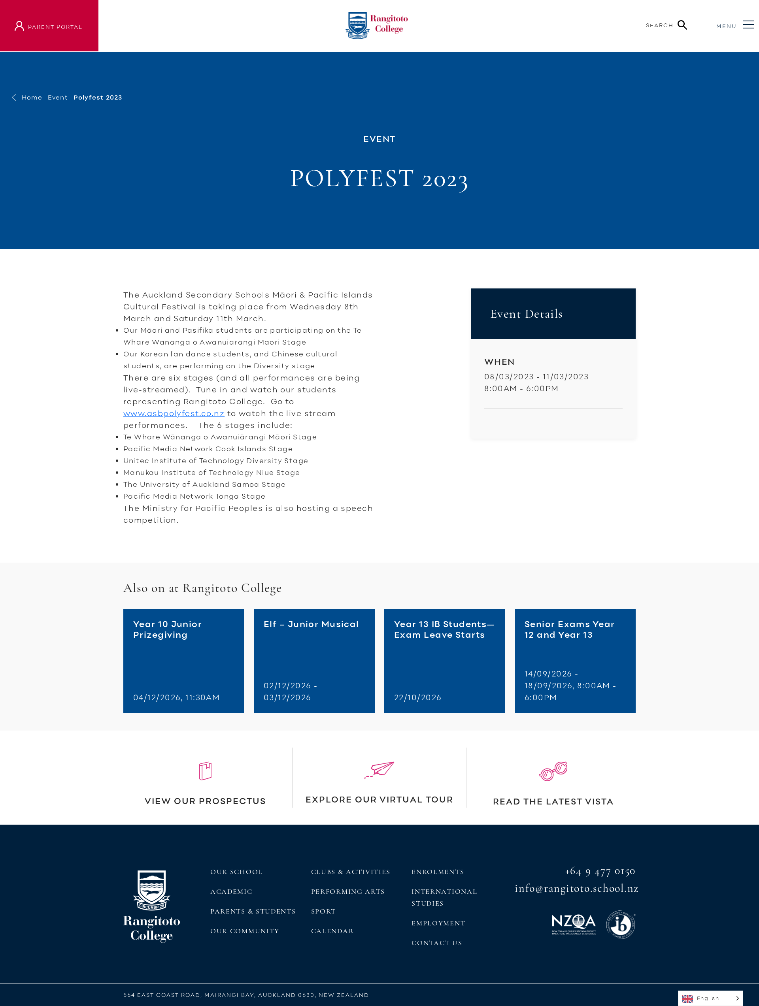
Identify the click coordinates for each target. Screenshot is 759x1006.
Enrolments (438, 871)
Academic (231, 891)
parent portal (55, 26)
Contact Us (437, 942)
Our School (236, 871)
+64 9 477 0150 (600, 870)
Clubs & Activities (351, 871)
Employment (438, 923)
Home (32, 97)
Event (58, 97)
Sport (323, 911)
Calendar (332, 931)
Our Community (244, 931)
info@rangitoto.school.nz (577, 888)
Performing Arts (348, 891)
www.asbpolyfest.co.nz (174, 413)
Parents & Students (253, 911)
